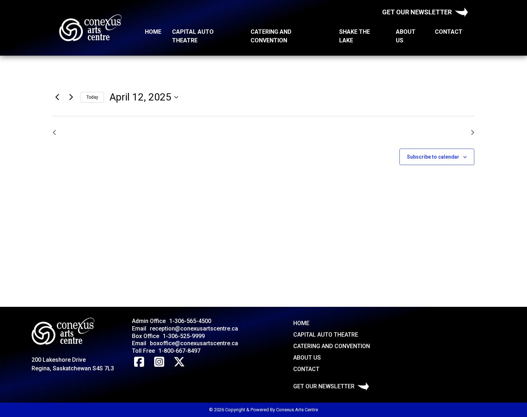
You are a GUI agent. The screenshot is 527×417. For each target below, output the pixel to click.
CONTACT (448, 31)
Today (92, 97)
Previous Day (78, 132)
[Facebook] (139, 362)
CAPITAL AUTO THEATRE (193, 36)
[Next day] (71, 97)
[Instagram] (159, 362)
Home (153, 31)
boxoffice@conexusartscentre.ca (194, 343)
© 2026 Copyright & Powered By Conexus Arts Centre (263, 409)
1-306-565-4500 (190, 321)
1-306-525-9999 (184, 336)
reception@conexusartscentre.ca (194, 328)
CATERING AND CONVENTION (271, 36)
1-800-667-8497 (179, 350)
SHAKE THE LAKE (354, 36)
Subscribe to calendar (433, 157)
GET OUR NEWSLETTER (417, 12)
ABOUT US (406, 36)
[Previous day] (57, 97)
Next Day (454, 132)
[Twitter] (179, 362)
